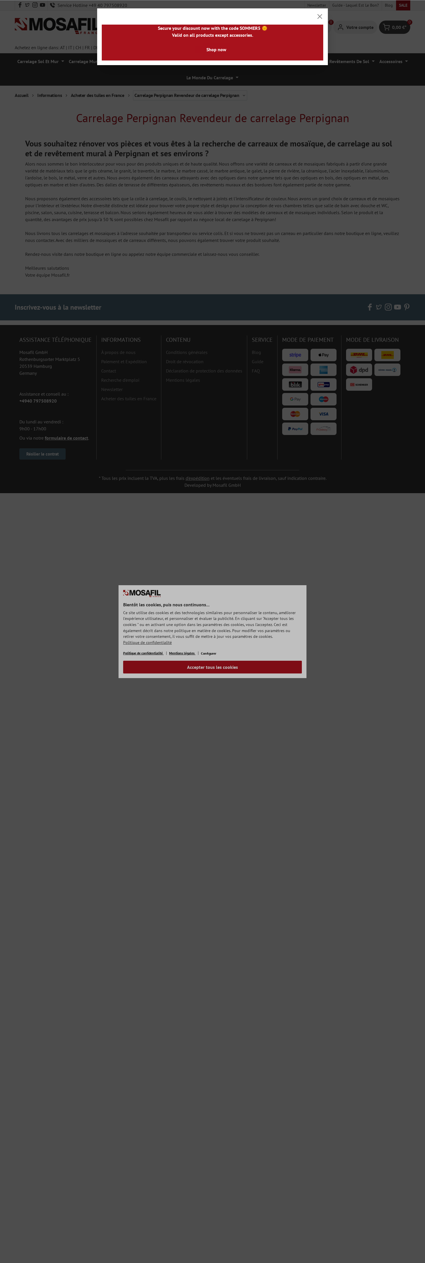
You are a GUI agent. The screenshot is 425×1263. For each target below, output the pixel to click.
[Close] (319, 16)
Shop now (216, 49)
